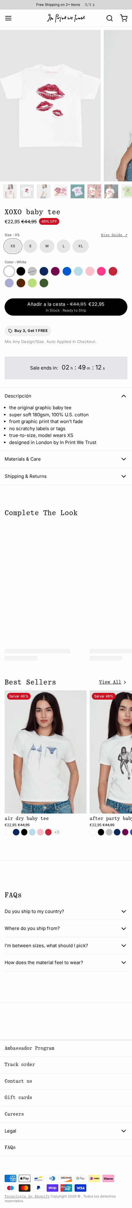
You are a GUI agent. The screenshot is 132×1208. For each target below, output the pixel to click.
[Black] (20, 271)
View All (110, 682)
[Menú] (11, 18)
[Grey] (32, 271)
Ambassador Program (29, 1048)
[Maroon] (55, 271)
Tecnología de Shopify (27, 1196)
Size (12, 235)
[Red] (113, 271)
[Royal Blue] (67, 271)
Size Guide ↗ (114, 235)
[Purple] (9, 283)
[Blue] (78, 271)
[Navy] (44, 271)
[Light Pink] (90, 271)
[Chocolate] (20, 283)
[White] (9, 271)
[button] (66, 307)
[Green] (44, 283)
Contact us (18, 1081)
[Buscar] (107, 18)
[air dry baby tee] (46, 752)
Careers (14, 1114)
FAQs (10, 1147)
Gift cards (18, 1097)
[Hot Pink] (101, 271)
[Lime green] (32, 283)
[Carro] (121, 18)
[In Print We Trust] (66, 18)
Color (15, 262)
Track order (20, 1064)
